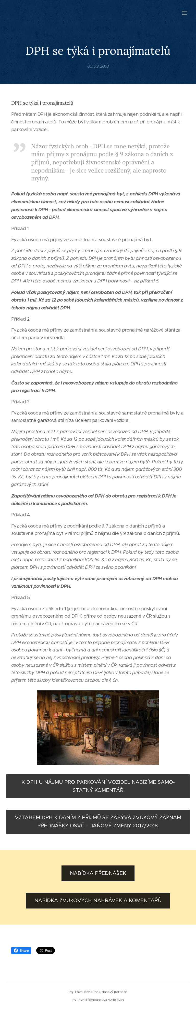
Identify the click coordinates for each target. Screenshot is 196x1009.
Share (24, 950)
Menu (184, 13)
